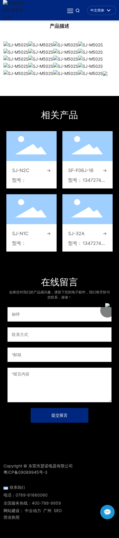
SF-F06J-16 (81, 170)
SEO (58, 510)
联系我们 (17, 487)
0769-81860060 (32, 494)
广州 (47, 510)
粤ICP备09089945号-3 (25, 472)
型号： (19, 180)
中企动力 (33, 510)
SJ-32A (76, 233)
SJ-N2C (20, 170)
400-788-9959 (46, 503)
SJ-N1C (20, 233)
